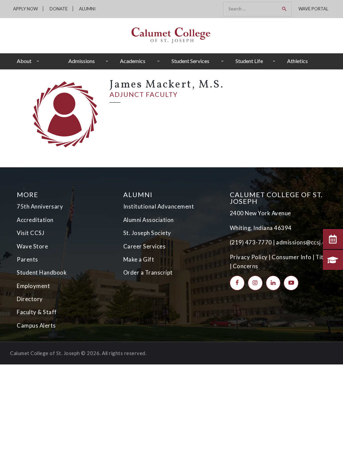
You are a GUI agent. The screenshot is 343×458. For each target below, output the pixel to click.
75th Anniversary (40, 206)
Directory (30, 299)
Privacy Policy (249, 257)
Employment (33, 286)
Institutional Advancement (158, 206)
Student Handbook (42, 272)
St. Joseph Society (147, 233)
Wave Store (32, 246)
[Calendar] (333, 239)
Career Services (144, 246)
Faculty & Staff (37, 312)
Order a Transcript (148, 272)
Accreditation (35, 220)
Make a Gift (138, 259)
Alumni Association (148, 220)
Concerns (245, 266)
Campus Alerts (36, 325)
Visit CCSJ (30, 233)
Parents (27, 259)
